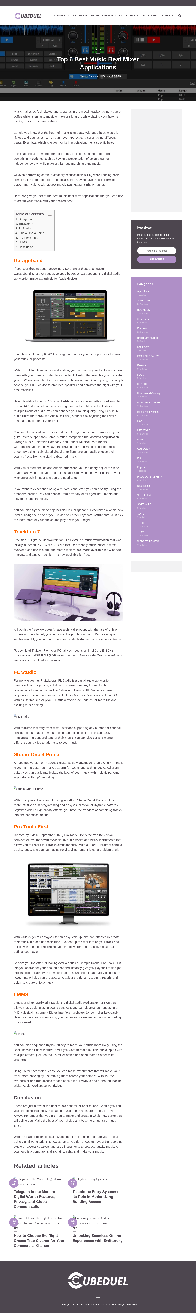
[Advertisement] (156, 161)
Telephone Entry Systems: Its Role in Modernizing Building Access (95, 1197)
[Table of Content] (50, 214)
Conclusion (26, 247)
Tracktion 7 (26, 223)
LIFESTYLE (61, 15)
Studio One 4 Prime (31, 233)
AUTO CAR (149, 15)
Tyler (83, 76)
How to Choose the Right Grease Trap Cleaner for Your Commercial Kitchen (39, 1241)
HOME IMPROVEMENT (106, 15)
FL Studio (25, 228)
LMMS (23, 242)
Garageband (27, 219)
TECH (98, 49)
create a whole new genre (98, 1115)
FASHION (132, 15)
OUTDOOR (80, 15)
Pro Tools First (28, 237)
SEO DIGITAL (22, 1184)
